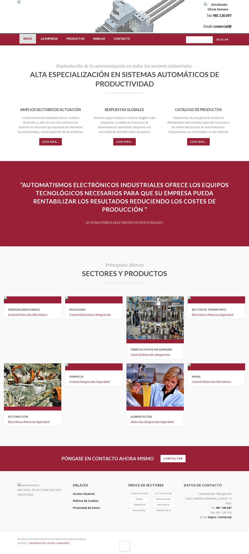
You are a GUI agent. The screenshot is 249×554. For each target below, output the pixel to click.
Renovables (163, 499)
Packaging (139, 510)
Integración (103, 315)
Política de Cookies (85, 501)
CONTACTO (122, 38)
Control (135, 354)
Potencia (29, 422)
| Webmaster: (37, 543)
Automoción (18, 416)
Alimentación (141, 416)
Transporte (163, 510)
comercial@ (222, 26)
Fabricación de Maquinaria (151, 349)
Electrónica (40, 315)
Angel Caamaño (58, 543)
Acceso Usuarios (84, 494)
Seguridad (226, 315)
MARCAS (99, 38)
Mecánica (163, 505)
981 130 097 (222, 15)
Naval (139, 499)
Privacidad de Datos (86, 508)
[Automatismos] (19, 12)
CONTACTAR (173, 458)
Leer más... (50, 141)
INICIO (27, 38)
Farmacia (140, 505)
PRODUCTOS (75, 38)
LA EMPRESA (49, 38)
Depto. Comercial (219, 517)
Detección (147, 354)
